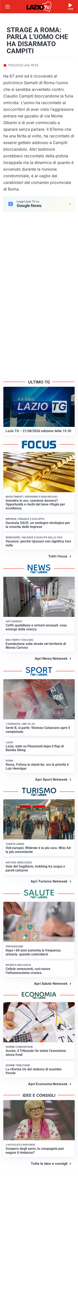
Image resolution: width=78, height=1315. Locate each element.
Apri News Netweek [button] (51, 658)
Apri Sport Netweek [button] (51, 779)
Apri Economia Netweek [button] (47, 1084)
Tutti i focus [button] (57, 556)
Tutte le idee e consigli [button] (49, 1163)
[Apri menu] (7, 6)
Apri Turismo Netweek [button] (49, 881)
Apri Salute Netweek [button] (50, 983)
